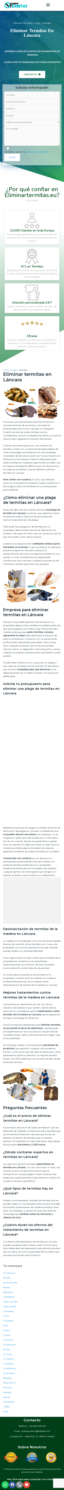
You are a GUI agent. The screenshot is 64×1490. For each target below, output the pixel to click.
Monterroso (9, 1344)
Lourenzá (8, 1340)
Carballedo (8, 1297)
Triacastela (8, 1402)
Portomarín (9, 1373)
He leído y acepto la (26, 152)
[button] (32, 74)
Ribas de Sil (9, 1382)
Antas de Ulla (10, 1282)
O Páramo (8, 1359)
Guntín (6, 1335)
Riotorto (7, 1387)
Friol (5, 1325)
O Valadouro (9, 1368)
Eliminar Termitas (22, 23)
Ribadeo (7, 1378)
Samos (6, 1397)
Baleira (6, 1287)
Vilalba (6, 1406)
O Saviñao (8, 1363)
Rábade (7, 1392)
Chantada (8, 1320)
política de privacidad (37, 152)
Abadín (7, 1278)
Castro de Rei (10, 1301)
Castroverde (9, 1306)
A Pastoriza (9, 1273)
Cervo (6, 1316)
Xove (5, 1411)
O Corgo (7, 1354)
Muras (6, 1349)
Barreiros (8, 1292)
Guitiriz (6, 1330)
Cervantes (8, 1311)
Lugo (37, 23)
